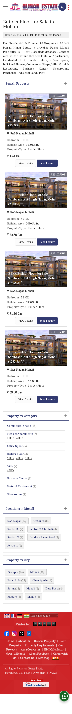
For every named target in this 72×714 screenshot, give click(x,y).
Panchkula (14, 580)
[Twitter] (21, 633)
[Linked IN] (29, 633)
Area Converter (30, 649)
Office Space (15, 446)
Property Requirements (39, 645)
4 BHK (19, 438)
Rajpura (12, 596)
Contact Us (27, 658)
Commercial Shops (19, 426)
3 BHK (10, 438)
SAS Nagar (14, 521)
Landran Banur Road (42, 537)
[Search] (62, 7)
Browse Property (45, 641)
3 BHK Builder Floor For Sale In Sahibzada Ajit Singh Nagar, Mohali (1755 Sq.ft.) (32, 356)
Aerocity (12, 545)
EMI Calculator (54, 649)
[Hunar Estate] (34, 7)
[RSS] (55, 658)
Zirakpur (12, 572)
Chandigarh (39, 580)
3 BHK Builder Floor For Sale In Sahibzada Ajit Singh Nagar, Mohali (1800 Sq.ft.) (32, 278)
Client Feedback (39, 653)
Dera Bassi (52, 588)
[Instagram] (14, 633)
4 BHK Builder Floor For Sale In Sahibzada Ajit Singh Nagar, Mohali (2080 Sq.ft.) (32, 199)
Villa (10, 466)
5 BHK (28, 458)
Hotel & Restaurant (19, 486)
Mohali (18, 35)
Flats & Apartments (20, 434)
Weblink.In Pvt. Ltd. (47, 672)
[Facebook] (6, 633)
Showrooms (14, 494)
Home (8, 35)
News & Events (15, 653)
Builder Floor (15, 454)
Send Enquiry (47, 163)
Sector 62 (39, 521)
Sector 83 (13, 529)
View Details (25, 163)
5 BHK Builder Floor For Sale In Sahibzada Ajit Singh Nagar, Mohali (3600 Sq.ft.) (32, 120)
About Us (24, 641)
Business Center (17, 478)
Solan (11, 588)
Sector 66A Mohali (41, 529)
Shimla (31, 596)
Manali (30, 588)
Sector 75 (13, 537)
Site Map (44, 658)
